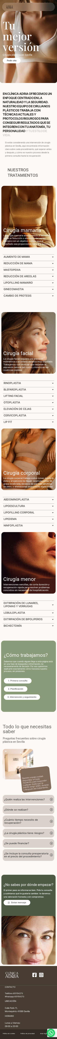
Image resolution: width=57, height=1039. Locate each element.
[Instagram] (41, 975)
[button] (18, 680)
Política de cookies (9, 1033)
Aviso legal (43, 1033)
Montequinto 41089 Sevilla (17, 1011)
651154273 (18, 993)
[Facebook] (34, 975)
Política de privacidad (27, 1033)
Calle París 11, (11, 1008)
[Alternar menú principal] (48, 7)
